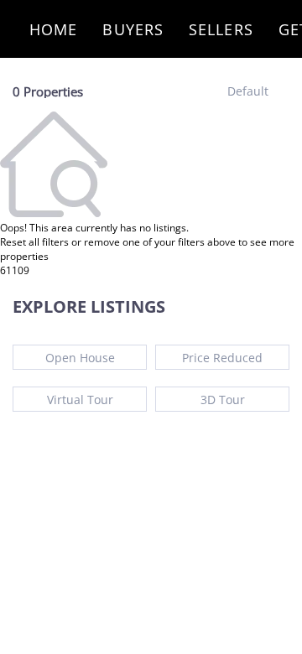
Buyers (133, 29)
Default (247, 91)
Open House (80, 358)
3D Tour (222, 399)
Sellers (221, 29)
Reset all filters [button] (34, 242)
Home (53, 29)
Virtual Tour (80, 399)
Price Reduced (222, 358)
